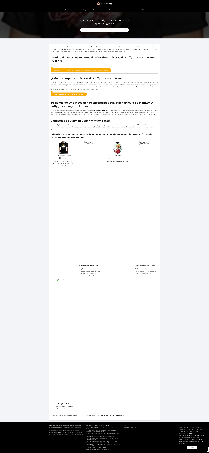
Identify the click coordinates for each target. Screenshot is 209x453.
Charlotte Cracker (143, 49)
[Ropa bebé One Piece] (63, 340)
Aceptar (192, 447)
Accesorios (133, 10)
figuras (155, 110)
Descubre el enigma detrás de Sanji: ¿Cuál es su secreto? (100, 436)
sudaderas (133, 110)
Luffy (61, 49)
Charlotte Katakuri (92, 89)
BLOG (142, 10)
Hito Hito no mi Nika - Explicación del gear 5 (97, 449)
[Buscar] (125, 29)
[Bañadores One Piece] (144, 202)
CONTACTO (126, 425)
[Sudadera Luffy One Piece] (117, 147)
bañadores (148, 110)
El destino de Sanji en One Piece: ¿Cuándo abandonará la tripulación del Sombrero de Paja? (101, 431)
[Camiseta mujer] (90, 202)
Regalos (85, 10)
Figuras (95, 10)
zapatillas (141, 110)
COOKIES (125, 429)
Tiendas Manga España (72, 10)
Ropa (103, 10)
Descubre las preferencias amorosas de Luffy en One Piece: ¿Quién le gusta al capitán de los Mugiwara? (101, 442)
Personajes (122, 10)
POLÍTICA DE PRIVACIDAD (130, 427)
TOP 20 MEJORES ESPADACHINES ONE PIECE (98, 425)
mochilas (59, 112)
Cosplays (111, 10)
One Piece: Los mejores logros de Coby (96, 447)
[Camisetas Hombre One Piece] (63, 147)
